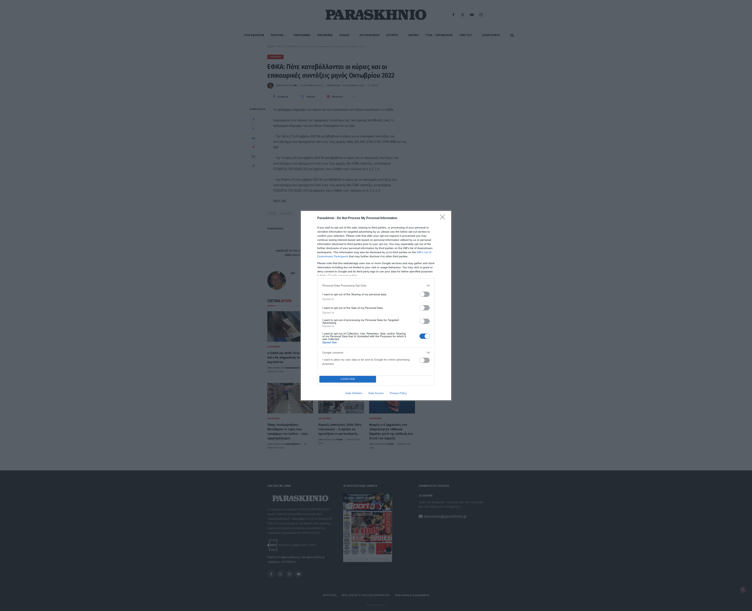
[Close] (443, 218)
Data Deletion (353, 393)
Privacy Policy (398, 393)
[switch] (424, 294)
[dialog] (376, 306)
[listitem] (376, 286)
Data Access (376, 393)
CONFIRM (348, 379)
